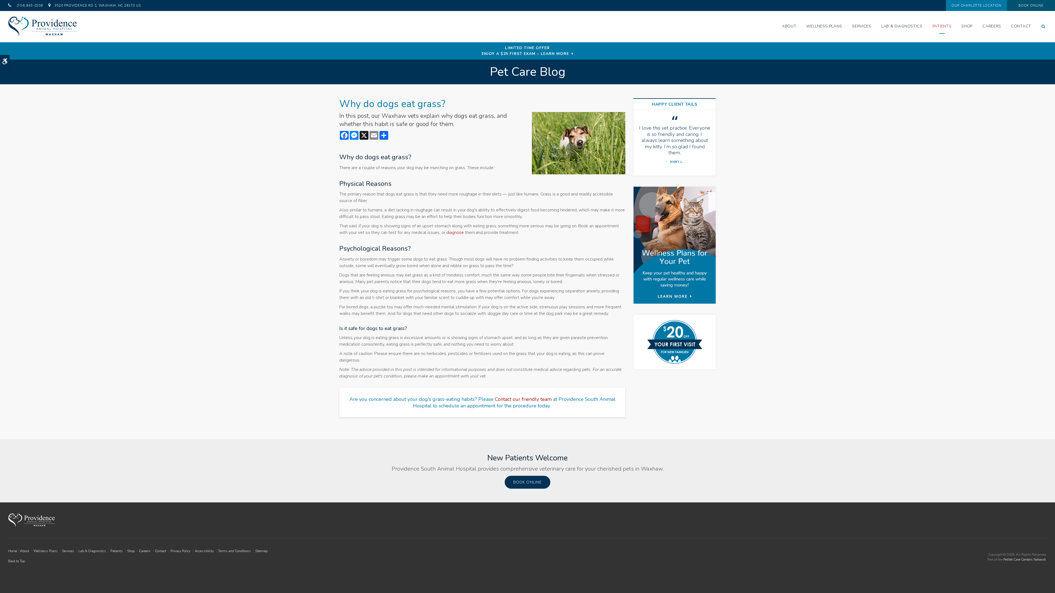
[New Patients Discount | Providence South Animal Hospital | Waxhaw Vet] (674, 342)
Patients (942, 26)
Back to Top (16, 561)
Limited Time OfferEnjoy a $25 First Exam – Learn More (525, 50)
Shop (967, 26)
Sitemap (261, 551)
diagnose (455, 233)
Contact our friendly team (523, 399)
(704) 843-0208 (30, 5)
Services (861, 26)
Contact (1021, 26)
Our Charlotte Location (976, 5)
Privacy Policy (180, 551)
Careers (991, 26)
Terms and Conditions (234, 551)
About (789, 26)
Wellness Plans (824, 26)
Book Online (1030, 5)
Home (12, 551)
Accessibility (204, 551)
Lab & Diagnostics (902, 26)
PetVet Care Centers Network (1024, 559)
